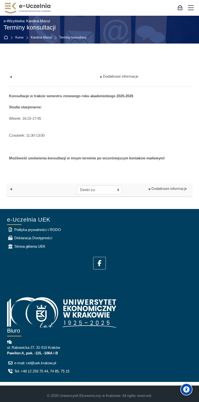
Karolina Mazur (41, 37)
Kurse (19, 37)
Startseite (7, 37)
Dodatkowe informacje (119, 76)
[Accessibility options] (186, 389)
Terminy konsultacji (72, 37)
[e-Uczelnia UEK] (28, 8)
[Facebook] (99, 263)
